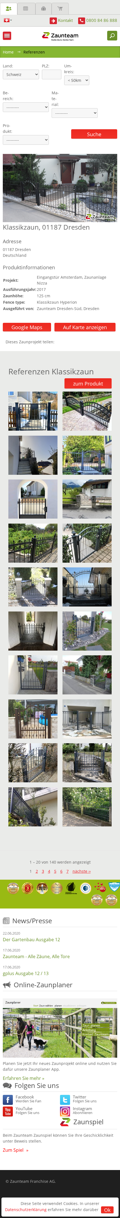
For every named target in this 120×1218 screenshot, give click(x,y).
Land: (7, 65)
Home (8, 52)
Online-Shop (60, 8)
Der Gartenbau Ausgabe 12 (31, 940)
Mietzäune (26, 8)
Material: (55, 98)
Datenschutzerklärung (26, 1209)
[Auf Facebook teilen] (60, 341)
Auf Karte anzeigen (85, 327)
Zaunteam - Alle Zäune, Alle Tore (36, 956)
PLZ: (44, 65)
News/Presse (32, 920)
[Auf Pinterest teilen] (66, 341)
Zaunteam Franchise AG (32, 1181)
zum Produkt (88, 383)
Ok (107, 1210)
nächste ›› (82, 871)
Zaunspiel (88, 1121)
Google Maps (26, 327)
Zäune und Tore (8, 8)
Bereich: (8, 95)
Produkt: (7, 128)
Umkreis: (67, 68)
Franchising (43, 8)
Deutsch (8, 20)
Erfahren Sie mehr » (23, 1078)
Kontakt (65, 20)
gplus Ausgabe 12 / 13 (26, 973)
